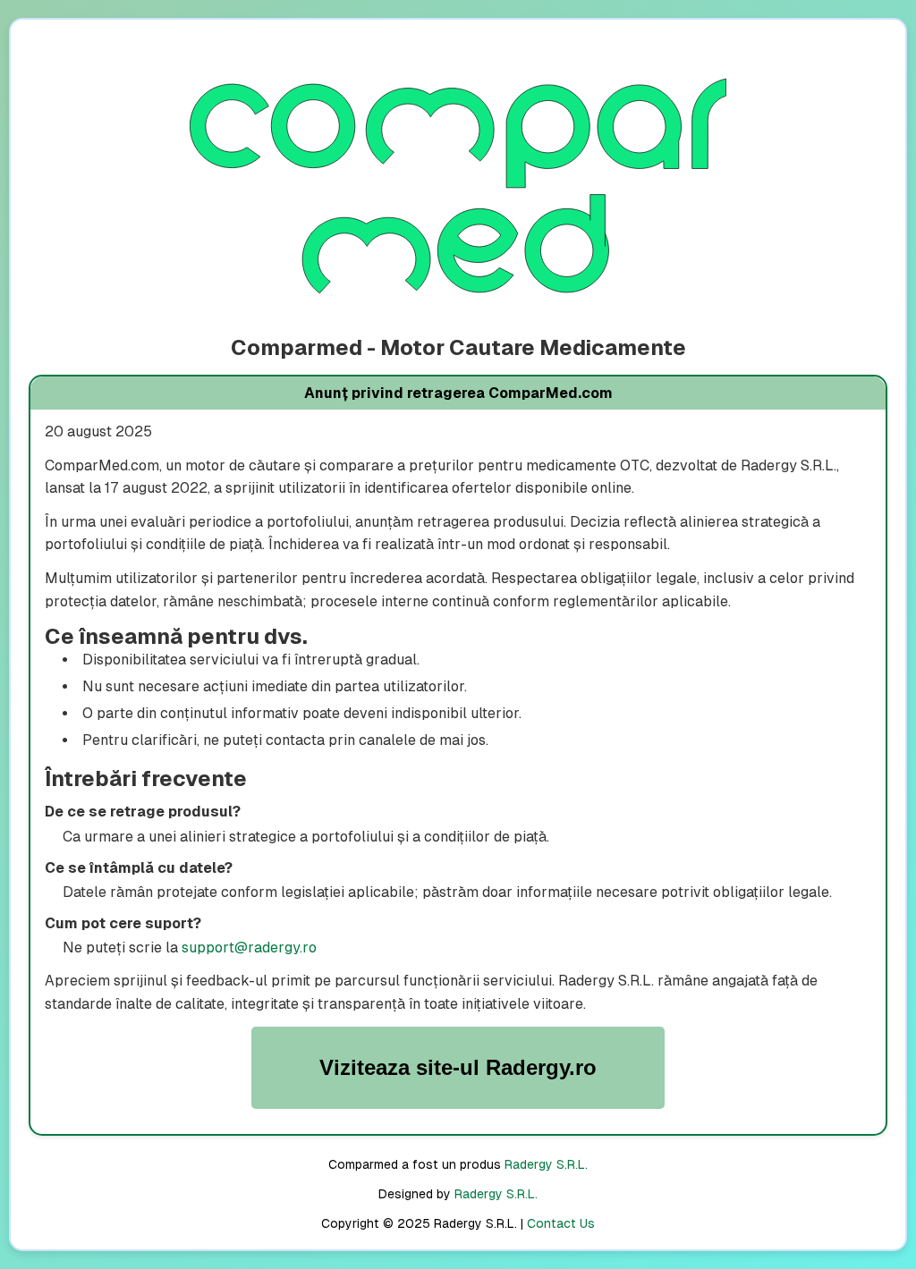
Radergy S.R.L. (546, 1164)
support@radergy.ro (249, 947)
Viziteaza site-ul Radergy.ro (458, 1067)
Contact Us (561, 1223)
